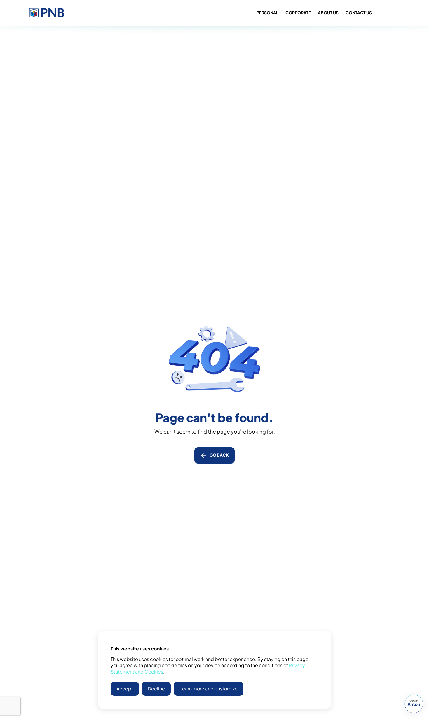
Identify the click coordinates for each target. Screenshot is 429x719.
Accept (124, 688)
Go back (219, 454)
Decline (156, 688)
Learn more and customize (208, 688)
